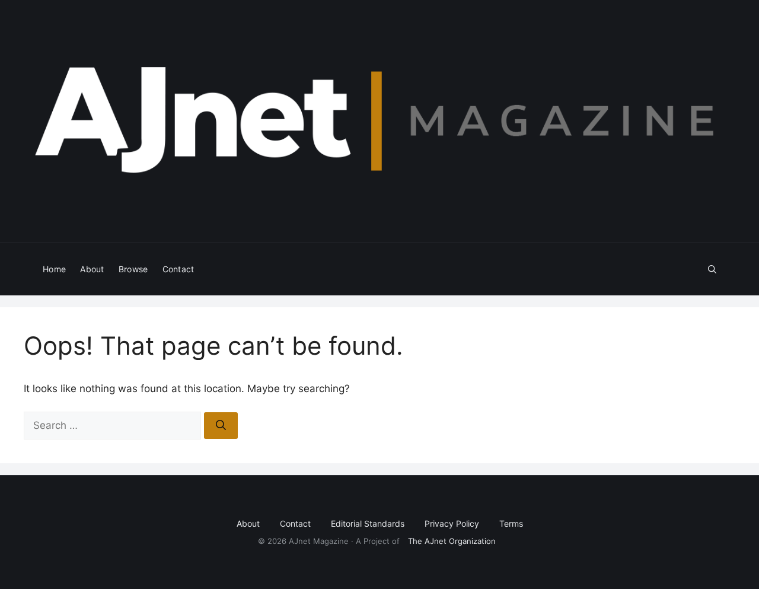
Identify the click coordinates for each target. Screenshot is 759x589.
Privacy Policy (452, 523)
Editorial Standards (367, 523)
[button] (712, 269)
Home (54, 269)
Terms (511, 523)
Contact (178, 269)
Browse (133, 269)
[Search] (221, 426)
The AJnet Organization (452, 541)
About (92, 269)
